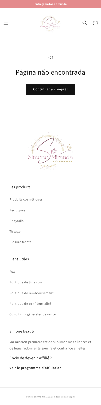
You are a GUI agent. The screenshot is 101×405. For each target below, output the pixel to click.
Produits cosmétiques (26, 199)
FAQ (12, 271)
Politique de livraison (25, 282)
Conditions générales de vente (32, 314)
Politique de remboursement (31, 293)
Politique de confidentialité (30, 303)
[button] (6, 23)
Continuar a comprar (50, 89)
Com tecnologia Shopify (63, 396)
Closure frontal (21, 242)
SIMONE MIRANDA (42, 396)
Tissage (14, 231)
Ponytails (16, 221)
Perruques (17, 210)
